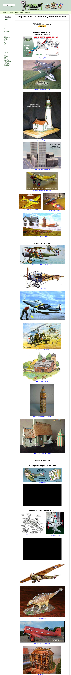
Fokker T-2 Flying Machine (42, 584)
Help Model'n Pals (7, 39)
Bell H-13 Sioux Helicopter (42, 349)
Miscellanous (27, 12)
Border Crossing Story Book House (42, 453)
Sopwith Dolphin (42, 482)
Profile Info (6, 25)
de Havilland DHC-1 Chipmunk (30, 209)
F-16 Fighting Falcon (42, 58)
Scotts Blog (6, 38)
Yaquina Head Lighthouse (42, 140)
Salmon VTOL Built (55, 535)
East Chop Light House (42, 236)
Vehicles (21, 12)
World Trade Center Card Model (42, 169)
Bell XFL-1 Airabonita (42, 321)
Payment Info (6, 23)
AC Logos (6, 43)
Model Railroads (7, 64)
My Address (6, 24)
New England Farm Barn (42, 381)
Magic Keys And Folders (8, 52)
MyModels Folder (7, 21)
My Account (6, 19)
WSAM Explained (7, 37)
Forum (5, 36)
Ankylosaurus (42, 618)
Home (4, 12)
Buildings (17, 12)
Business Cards (6, 60)
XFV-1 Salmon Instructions (33, 534)
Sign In (5, 28)
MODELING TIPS (7, 51)
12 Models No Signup (7, 61)
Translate (11, 6)
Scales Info (6, 56)
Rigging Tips (6, 47)
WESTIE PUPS (6, 53)
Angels (5, 40)
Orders (5, 22)
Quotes (5, 58)
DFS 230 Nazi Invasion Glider (42, 89)
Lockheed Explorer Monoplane (42, 643)
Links (5, 57)
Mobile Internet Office (7, 54)
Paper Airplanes (6, 65)
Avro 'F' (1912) (42, 289)
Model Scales (6, 45)
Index (5, 55)
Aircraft (11, 12)
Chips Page (6, 59)
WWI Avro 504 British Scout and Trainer (42, 264)
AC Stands (6, 46)
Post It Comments (7, 44)
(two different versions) (54, 210)
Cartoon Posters (6, 63)
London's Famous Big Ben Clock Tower (42, 416)
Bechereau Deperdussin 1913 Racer (42, 190)
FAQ (8, 12)
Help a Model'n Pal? (7, 31)
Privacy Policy (6, 62)
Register (5, 29)
